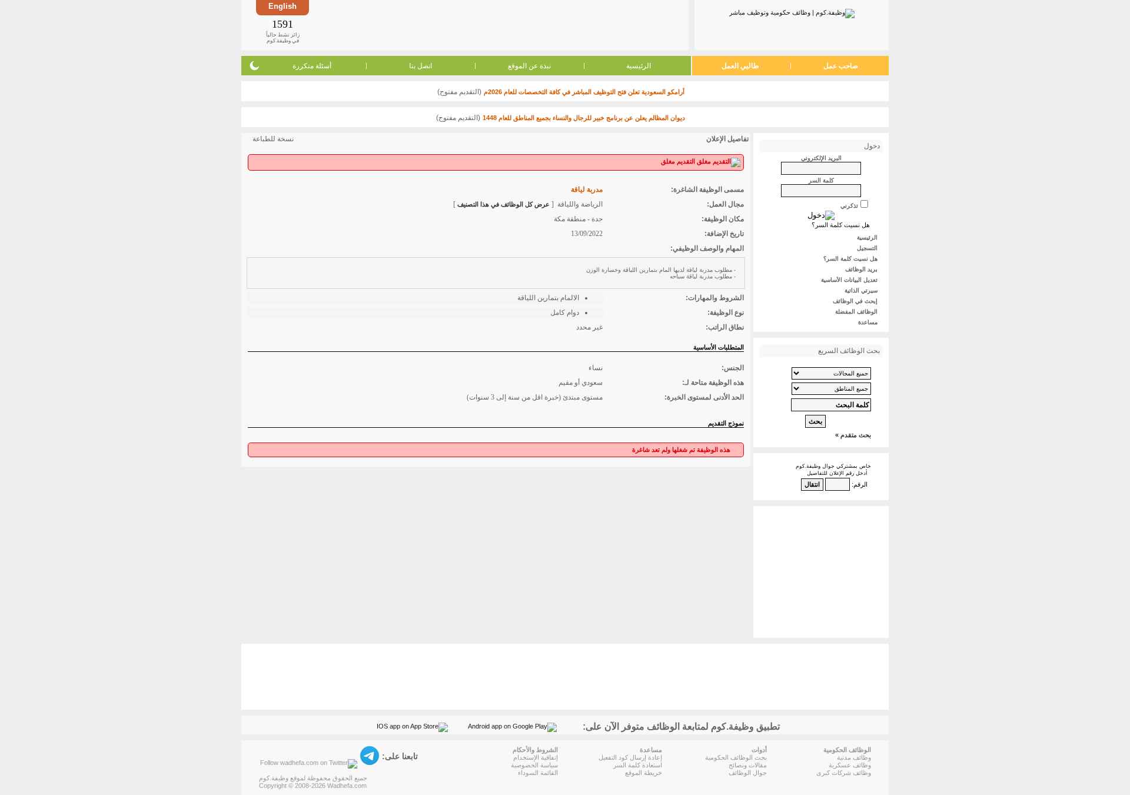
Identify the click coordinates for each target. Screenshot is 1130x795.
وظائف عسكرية (850, 765)
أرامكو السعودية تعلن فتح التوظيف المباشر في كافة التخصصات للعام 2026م (584, 91)
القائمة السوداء (538, 772)
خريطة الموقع (643, 772)
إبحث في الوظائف (855, 301)
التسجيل (867, 248)
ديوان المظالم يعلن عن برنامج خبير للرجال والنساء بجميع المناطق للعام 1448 (584, 117)
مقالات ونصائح (748, 765)
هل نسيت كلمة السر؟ (841, 224)
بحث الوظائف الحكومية (736, 757)
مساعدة (868, 322)
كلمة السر (821, 180)
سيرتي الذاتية (861, 290)
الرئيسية (638, 66)
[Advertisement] (498, 24)
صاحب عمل (840, 66)
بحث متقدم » (853, 434)
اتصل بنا (420, 66)
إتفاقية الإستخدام (535, 757)
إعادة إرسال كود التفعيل (630, 757)
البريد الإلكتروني (821, 158)
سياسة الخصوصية (534, 765)
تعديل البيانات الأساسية (849, 280)
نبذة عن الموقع (529, 66)
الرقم (860, 484)
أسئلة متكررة (312, 66)
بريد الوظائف (861, 269)
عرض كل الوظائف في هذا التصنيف (503, 204)
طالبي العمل (740, 66)
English (282, 6)
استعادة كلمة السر (637, 765)
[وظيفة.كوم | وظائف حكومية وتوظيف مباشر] (792, 11)
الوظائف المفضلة (856, 311)
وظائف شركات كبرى (843, 772)
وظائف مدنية (854, 757)
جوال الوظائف (748, 772)
